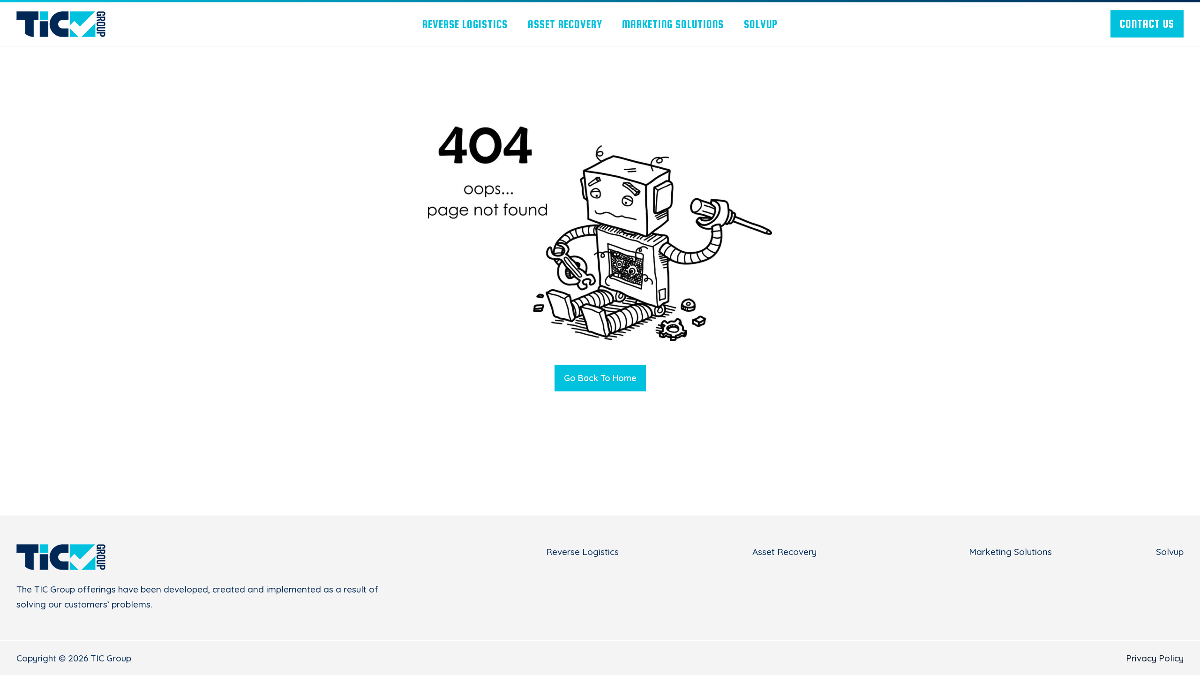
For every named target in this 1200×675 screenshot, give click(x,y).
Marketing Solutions (1010, 551)
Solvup (1170, 551)
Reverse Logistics (582, 551)
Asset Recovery (784, 551)
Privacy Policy (1155, 658)
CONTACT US (1147, 23)
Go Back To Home (600, 378)
